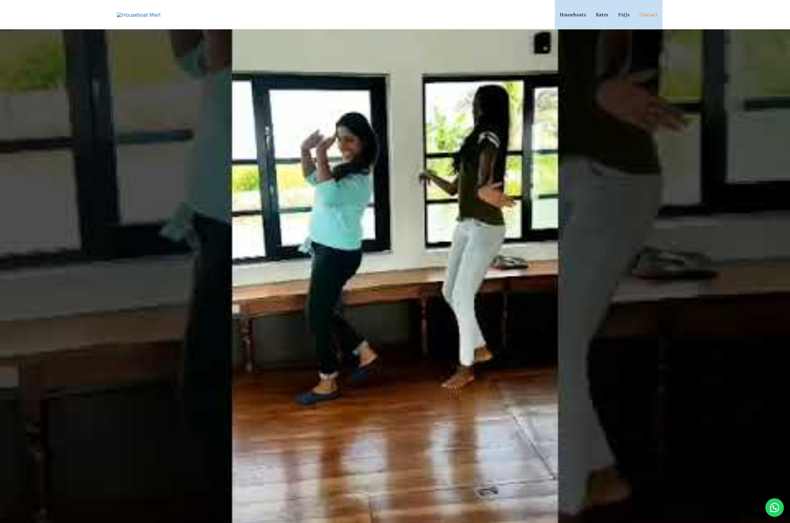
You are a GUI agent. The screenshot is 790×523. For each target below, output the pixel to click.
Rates (602, 14)
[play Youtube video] (395, 261)
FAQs (624, 14)
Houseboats (573, 14)
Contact (648, 14)
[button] (671, 14)
